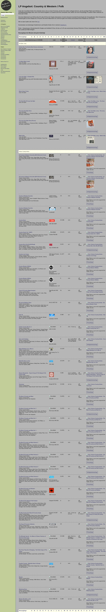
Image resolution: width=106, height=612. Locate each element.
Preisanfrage (90, 172)
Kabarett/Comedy (4, 27)
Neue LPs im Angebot (5, 26)
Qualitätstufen (4, 64)
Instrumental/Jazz (4, 33)
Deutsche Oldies (4, 30)
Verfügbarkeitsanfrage (92, 57)
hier (38, 21)
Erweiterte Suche (4, 17)
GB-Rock (3, 51)
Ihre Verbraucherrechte (5, 71)
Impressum (3, 72)
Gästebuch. (63, 25)
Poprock (2, 38)
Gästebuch (3, 20)
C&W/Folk (3, 29)
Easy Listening (4, 31)
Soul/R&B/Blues (4, 40)
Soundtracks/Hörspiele (5, 41)
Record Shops (4, 65)
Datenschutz (3, 21)
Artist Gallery (3, 67)
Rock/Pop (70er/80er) (5, 54)
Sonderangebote (4, 44)
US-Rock (2, 37)
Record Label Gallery (5, 68)
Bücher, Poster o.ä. (4, 61)
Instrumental (3, 57)
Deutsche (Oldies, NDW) (6, 50)
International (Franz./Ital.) (6, 34)
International (3, 58)
